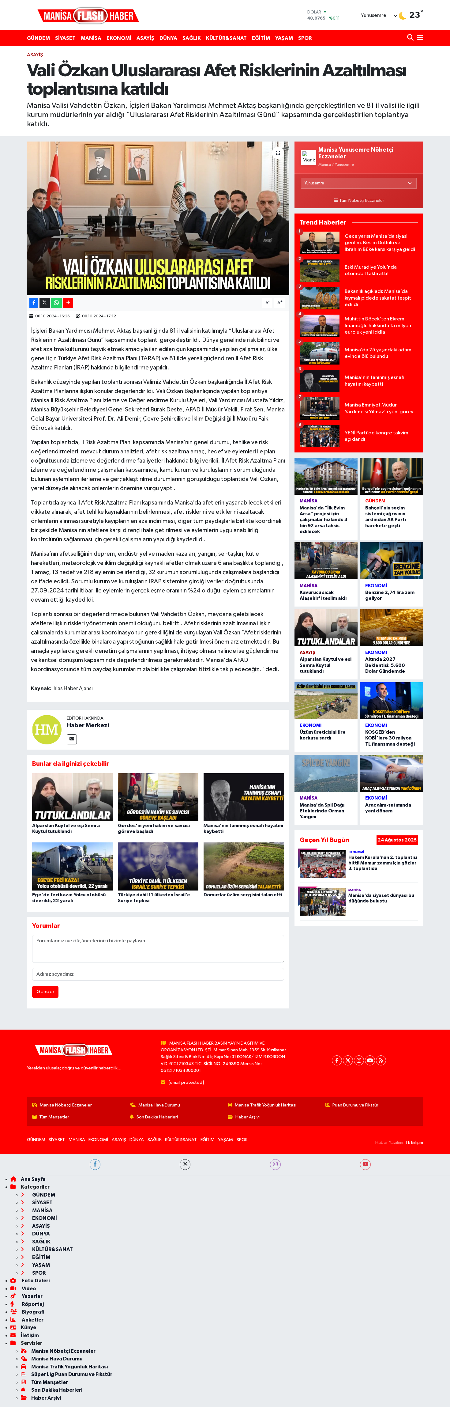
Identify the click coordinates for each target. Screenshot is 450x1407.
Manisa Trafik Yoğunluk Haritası (265, 1105)
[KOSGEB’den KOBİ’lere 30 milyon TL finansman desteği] (391, 700)
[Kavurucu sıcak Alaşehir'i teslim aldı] (326, 560)
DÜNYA (168, 38)
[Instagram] (359, 1060)
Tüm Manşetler (54, 1117)
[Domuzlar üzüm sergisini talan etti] (244, 866)
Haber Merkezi (88, 725)
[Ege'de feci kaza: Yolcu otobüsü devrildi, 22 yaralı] (72, 866)
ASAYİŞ (145, 38)
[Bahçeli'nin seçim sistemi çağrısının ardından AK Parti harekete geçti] (391, 476)
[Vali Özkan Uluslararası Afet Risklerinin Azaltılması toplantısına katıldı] (158, 218)
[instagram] (275, 1164)
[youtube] (365, 1164)
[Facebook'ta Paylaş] (33, 303)
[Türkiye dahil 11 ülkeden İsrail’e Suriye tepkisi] (158, 866)
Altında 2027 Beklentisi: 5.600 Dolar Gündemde (385, 665)
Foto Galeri (35, 1280)
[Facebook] (337, 1060)
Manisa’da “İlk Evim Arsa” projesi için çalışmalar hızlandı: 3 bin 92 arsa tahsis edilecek (323, 519)
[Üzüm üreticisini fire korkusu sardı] (326, 700)
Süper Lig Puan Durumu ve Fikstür (71, 1374)
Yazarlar (32, 1296)
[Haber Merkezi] (47, 729)
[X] (348, 1060)
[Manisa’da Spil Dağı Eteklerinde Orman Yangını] (326, 773)
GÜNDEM (38, 38)
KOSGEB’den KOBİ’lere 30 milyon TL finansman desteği (390, 738)
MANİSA (91, 38)
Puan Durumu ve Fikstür (355, 1105)
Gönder (45, 991)
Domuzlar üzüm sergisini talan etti (243, 894)
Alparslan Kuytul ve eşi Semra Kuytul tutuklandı (325, 665)
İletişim (30, 1335)
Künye (28, 1327)
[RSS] (381, 1060)
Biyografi (32, 1311)
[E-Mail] (72, 739)
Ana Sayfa (33, 1179)
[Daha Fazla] (68, 303)
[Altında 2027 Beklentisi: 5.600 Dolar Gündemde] (391, 627)
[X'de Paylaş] (44, 303)
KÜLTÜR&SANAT (226, 38)
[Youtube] (370, 1060)
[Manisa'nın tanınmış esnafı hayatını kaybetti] (244, 797)
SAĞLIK (191, 38)
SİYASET (65, 38)
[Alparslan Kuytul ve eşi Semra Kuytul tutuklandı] (72, 797)
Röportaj (32, 1304)
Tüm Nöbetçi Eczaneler (361, 201)
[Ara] (411, 38)
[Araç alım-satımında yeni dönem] (391, 773)
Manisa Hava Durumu (159, 1105)
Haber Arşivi (247, 1117)
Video (28, 1288)
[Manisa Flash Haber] (88, 15)
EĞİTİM (261, 38)
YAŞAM (284, 38)
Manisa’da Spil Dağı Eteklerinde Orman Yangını (322, 811)
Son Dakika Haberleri (157, 1117)
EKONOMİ (119, 38)
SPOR (305, 38)
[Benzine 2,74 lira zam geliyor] (391, 560)
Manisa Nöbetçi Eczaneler (66, 1105)
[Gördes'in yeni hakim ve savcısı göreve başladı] (158, 797)
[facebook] (95, 1164)
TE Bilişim (414, 1142)
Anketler (32, 1319)
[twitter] (185, 1164)
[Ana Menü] (419, 38)
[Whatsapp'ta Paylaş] (56, 303)
